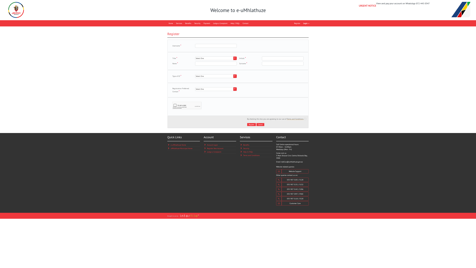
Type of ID (176, 76)
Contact (245, 23)
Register (297, 23)
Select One (200, 58)
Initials (241, 58)
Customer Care (295, 203)
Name (174, 63)
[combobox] (216, 58)
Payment (207, 23)
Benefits (188, 23)
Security (197, 23)
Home (171, 23)
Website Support (295, 171)
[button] (251, 124)
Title (174, 58)
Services (179, 23)
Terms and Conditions (295, 119)
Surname (242, 63)
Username (176, 46)
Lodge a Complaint (220, 23)
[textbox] (216, 46)
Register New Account (215, 148)
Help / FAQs (235, 23)
